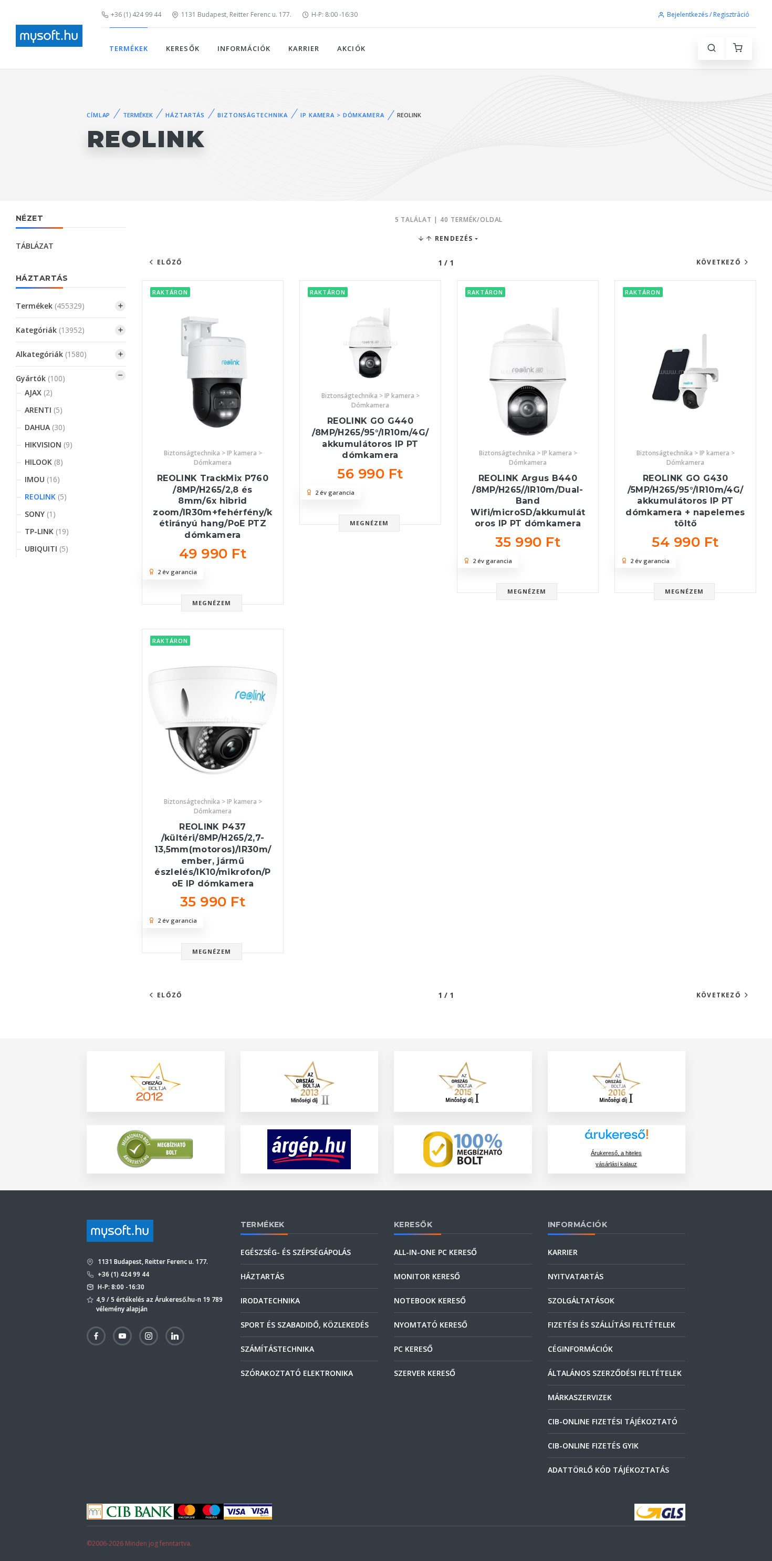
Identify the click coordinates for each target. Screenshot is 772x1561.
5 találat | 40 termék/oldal (449, 219)
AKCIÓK (351, 48)
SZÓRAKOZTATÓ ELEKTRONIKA (297, 1373)
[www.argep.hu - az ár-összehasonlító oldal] (309, 1149)
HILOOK (44, 462)
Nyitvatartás (575, 1276)
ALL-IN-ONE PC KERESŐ (435, 1252)
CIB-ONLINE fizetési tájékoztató (612, 1421)
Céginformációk (580, 1349)
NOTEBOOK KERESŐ (430, 1300)
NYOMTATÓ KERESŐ (430, 1325)
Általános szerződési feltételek (615, 1373)
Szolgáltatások (581, 1300)
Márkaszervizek (580, 1397)
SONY (40, 514)
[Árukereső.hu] (616, 1138)
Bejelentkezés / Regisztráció (708, 14)
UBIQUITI (46, 549)
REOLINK (46, 497)
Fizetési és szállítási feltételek (611, 1325)
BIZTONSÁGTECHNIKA (252, 115)
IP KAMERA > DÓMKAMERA (342, 115)
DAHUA (45, 427)
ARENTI (43, 410)
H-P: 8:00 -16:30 (334, 14)
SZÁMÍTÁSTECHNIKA (277, 1349)
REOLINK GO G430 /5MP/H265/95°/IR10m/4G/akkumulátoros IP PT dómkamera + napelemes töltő (685, 500)
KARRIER (303, 48)
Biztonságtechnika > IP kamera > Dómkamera (213, 457)
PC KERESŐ (413, 1349)
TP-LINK (47, 531)
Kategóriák (50, 330)
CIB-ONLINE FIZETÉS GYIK (593, 1446)
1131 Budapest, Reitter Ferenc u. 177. (236, 14)
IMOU (42, 479)
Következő (718, 262)
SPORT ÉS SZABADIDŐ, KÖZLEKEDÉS (305, 1325)
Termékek (50, 306)
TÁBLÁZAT (35, 246)
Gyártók (40, 378)
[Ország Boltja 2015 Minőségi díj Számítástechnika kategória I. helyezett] (462, 1080)
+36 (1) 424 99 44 (136, 14)
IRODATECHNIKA (270, 1300)
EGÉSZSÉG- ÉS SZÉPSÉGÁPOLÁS (296, 1252)
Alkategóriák (51, 354)
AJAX (39, 392)
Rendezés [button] (453, 238)
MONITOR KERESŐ (427, 1276)
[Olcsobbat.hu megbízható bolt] (462, 1149)
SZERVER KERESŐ (424, 1373)
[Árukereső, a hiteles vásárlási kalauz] (155, 1148)
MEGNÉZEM (212, 603)
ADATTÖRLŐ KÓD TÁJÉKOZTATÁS (608, 1470)
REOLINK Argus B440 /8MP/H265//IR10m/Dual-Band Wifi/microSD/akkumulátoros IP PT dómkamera (528, 500)
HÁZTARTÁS (185, 115)
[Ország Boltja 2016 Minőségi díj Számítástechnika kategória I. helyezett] (616, 1080)
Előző (169, 262)
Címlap (98, 115)
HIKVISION (48, 445)
